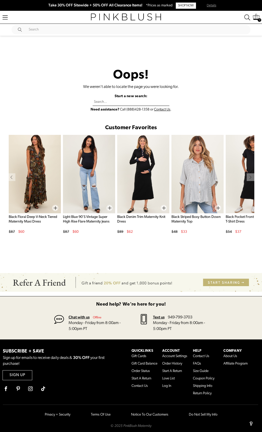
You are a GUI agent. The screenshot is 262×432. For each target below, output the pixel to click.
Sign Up (17, 375)
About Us (230, 356)
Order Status (141, 371)
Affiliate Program (235, 364)
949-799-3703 (180, 317)
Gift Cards (139, 356)
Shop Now (186, 5)
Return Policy (202, 393)
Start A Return (141, 378)
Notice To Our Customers (149, 415)
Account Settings (174, 356)
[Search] (247, 17)
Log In (166, 386)
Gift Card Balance (144, 364)
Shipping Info (202, 386)
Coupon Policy (203, 378)
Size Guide (201, 371)
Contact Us (162, 110)
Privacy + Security (57, 415)
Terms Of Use (101, 415)
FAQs (197, 364)
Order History (172, 364)
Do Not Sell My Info (203, 415)
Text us (159, 317)
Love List (168, 378)
